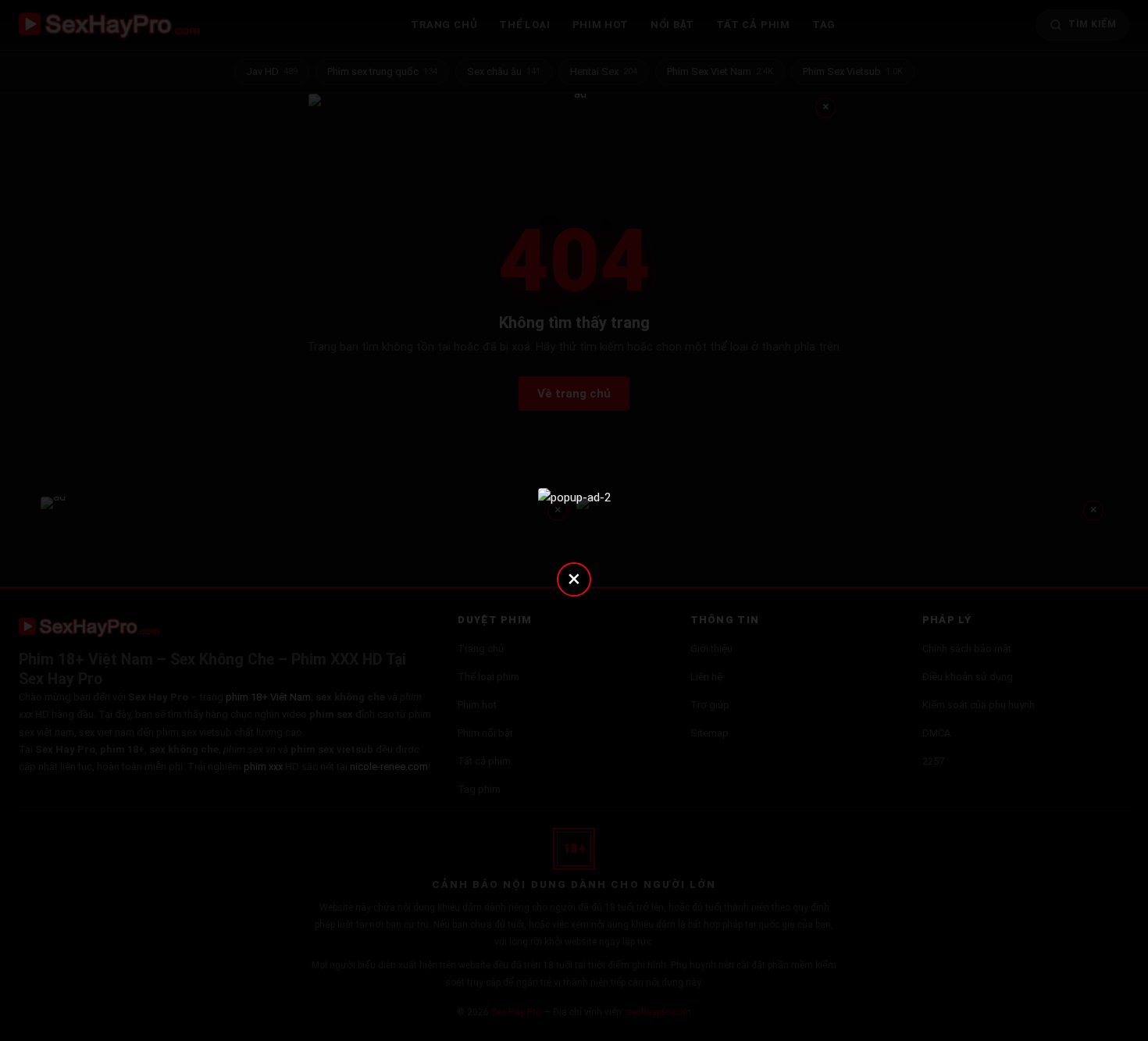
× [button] (574, 578)
